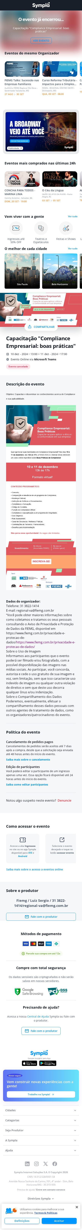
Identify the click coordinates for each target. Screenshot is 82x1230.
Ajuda (9, 1150)
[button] (11, 1211)
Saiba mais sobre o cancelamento (28, 759)
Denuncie (64, 800)
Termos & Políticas (45, 1212)
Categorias (12, 1120)
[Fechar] (77, 1207)
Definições (21, 1221)
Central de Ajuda (38, 1016)
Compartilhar (44, 327)
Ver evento (41, 40)
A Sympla (11, 1140)
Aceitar (59, 1221)
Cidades (10, 1110)
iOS (30, 852)
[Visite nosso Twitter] (45, 1164)
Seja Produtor (14, 1130)
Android (22, 856)
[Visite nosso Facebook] (54, 1164)
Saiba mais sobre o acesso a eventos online (34, 869)
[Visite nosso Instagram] (36, 1164)
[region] (41, 1216)
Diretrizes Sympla (39, 1198)
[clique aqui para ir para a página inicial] (41, 5)
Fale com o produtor (44, 916)
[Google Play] (47, 1063)
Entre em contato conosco (50, 1189)
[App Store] (29, 1063)
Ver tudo (72, 216)
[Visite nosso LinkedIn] (27, 1164)
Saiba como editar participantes (27, 784)
